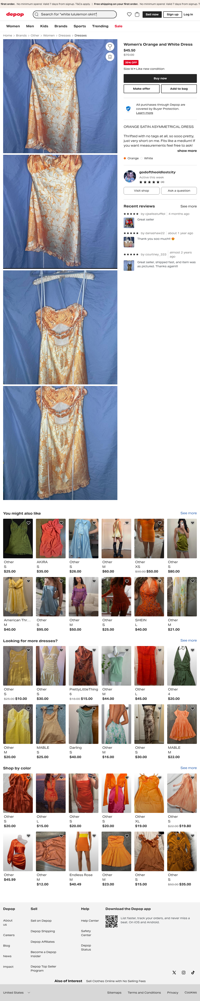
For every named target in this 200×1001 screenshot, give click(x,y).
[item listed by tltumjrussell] (18, 793)
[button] (168, 182)
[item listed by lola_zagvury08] (182, 724)
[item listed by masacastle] (116, 597)
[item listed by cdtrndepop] (182, 793)
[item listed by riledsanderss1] (149, 851)
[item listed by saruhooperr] (18, 666)
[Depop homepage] (15, 14)
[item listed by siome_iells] (83, 666)
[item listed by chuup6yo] (116, 538)
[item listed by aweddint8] (182, 597)
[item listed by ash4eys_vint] (83, 538)
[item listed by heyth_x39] (51, 851)
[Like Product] (28, 523)
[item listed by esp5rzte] (149, 597)
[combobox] (75, 14)
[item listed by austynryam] (51, 724)
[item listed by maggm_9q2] (149, 666)
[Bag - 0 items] (137, 14)
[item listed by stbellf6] (149, 793)
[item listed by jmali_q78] (116, 851)
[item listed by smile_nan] (51, 597)
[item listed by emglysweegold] (83, 724)
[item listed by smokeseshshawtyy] (51, 666)
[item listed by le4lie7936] (116, 666)
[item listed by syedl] (149, 724)
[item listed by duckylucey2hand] (182, 538)
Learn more (144, 113)
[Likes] (129, 14)
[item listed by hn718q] (116, 724)
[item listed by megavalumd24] (18, 851)
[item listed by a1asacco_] (182, 666)
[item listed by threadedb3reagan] (18, 597)
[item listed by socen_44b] (51, 538)
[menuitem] (13, 26)
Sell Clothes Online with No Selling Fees (116, 981)
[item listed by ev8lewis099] (149, 538)
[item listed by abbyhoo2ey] (18, 724)
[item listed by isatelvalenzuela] (51, 793)
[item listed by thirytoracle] (18, 538)
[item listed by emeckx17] (83, 851)
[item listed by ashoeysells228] (116, 793)
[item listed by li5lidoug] (83, 793)
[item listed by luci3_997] (182, 851)
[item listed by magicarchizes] (83, 597)
